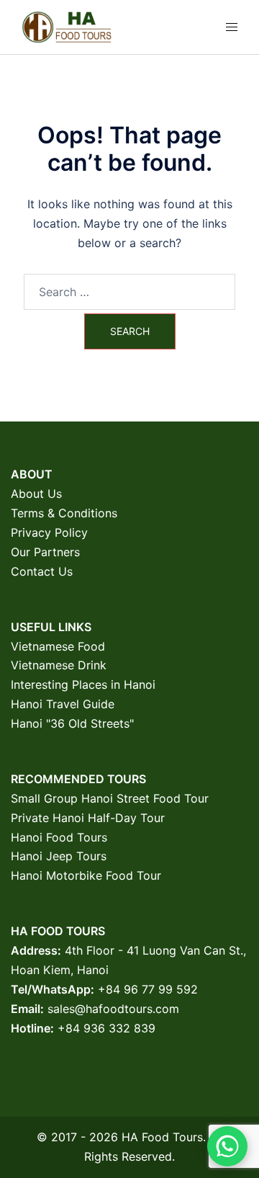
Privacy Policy (49, 532)
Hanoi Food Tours (59, 837)
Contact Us (42, 571)
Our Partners (45, 552)
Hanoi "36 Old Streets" (72, 723)
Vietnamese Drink (58, 665)
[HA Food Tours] (67, 26)
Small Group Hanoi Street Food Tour (110, 798)
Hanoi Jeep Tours (58, 856)
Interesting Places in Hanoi (83, 684)
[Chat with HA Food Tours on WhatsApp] (227, 1146)
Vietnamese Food (58, 646)
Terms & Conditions (64, 513)
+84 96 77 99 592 (148, 989)
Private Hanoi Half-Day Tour (88, 818)
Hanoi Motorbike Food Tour (86, 875)
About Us (36, 493)
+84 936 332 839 (106, 1028)
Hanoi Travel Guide (62, 704)
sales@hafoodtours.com (113, 1008)
